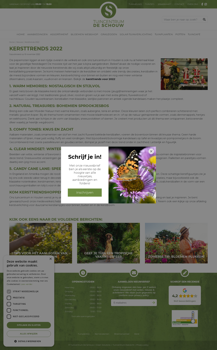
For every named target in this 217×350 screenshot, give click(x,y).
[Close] (151, 151)
